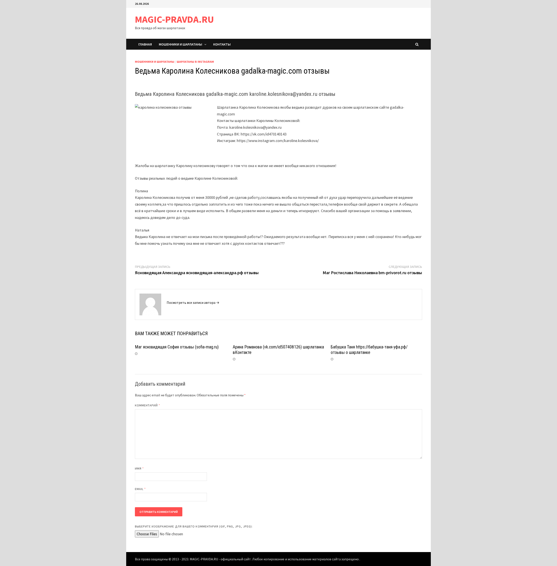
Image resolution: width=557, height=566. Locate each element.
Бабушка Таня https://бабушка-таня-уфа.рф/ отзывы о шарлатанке (369, 349)
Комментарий (147, 405)
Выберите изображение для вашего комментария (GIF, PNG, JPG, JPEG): (194, 526)
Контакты (222, 44)
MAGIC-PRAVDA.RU (174, 19)
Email (140, 489)
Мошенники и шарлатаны (180, 44)
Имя (139, 468)
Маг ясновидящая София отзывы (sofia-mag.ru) (177, 347)
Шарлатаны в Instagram (195, 62)
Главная (145, 44)
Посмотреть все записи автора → (193, 302)
